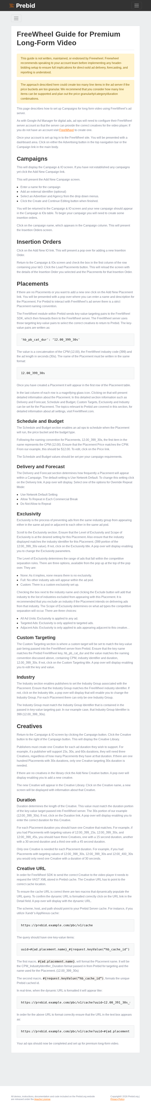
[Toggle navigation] (136, 5)
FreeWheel (66, 130)
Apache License (42, 1099)
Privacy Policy (117, 1099)
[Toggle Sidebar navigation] (16, 18)
